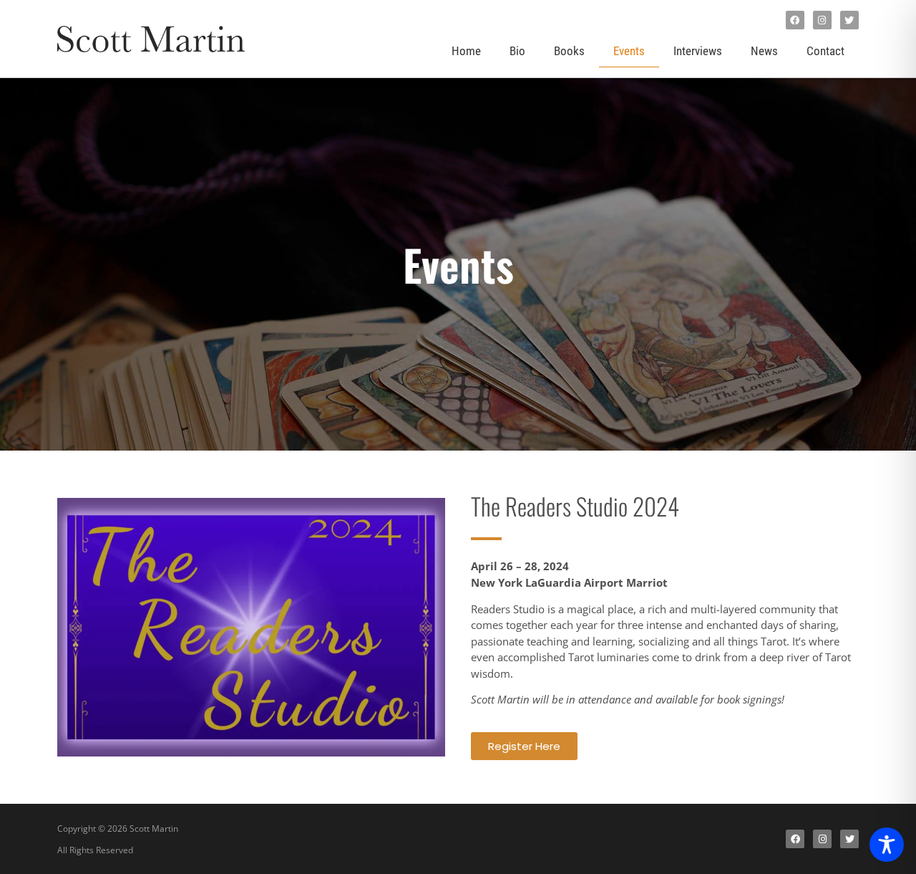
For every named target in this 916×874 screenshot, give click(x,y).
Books (569, 51)
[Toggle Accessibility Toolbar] (886, 844)
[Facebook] (795, 20)
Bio (517, 51)
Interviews (697, 51)
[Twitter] (849, 20)
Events (629, 51)
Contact (825, 51)
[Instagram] (822, 20)
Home (466, 51)
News (764, 51)
